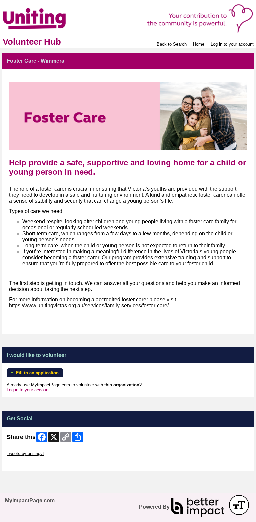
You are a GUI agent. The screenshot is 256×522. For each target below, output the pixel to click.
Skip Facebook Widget (28, 463)
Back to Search (172, 44)
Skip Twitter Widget (25, 448)
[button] (239, 505)
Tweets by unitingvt (25, 453)
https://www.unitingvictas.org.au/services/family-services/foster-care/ (89, 305)
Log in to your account (232, 44)
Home (198, 44)
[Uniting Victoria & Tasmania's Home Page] (128, 18)
